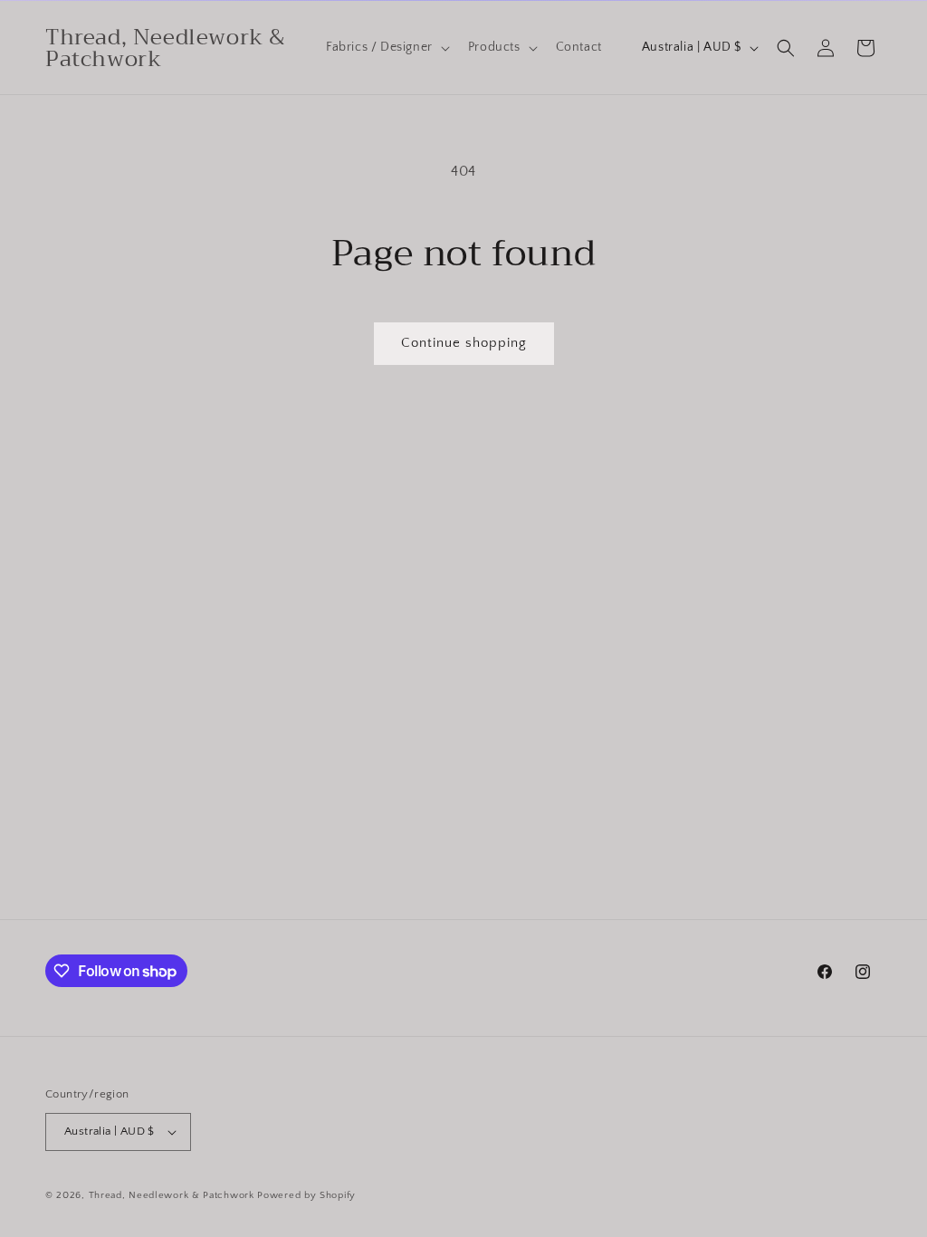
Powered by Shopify (306, 1195)
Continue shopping (464, 342)
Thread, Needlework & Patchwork (171, 1195)
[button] (386, 47)
